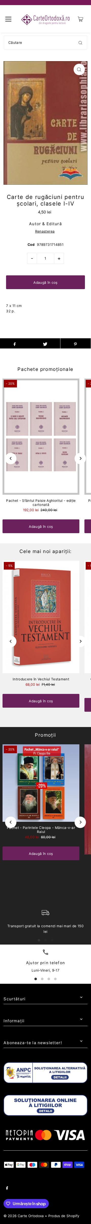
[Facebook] (7, 1189)
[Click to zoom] (79, 69)
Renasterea (45, 231)
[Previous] (10, 458)
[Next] (80, 458)
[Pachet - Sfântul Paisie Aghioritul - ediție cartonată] (41, 437)
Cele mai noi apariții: (45, 551)
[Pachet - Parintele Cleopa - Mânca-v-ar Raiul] (41, 783)
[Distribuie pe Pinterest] (75, 343)
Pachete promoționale (45, 369)
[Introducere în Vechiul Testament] (41, 617)
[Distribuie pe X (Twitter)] (45, 343)
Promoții (45, 735)
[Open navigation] (8, 19)
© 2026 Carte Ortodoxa (24, 1216)
